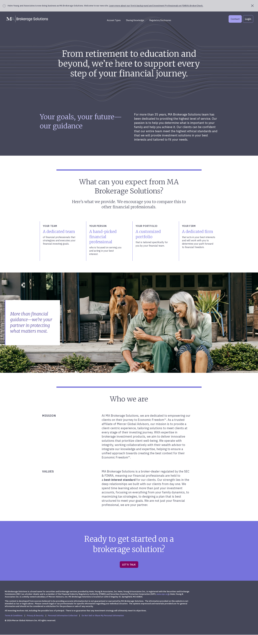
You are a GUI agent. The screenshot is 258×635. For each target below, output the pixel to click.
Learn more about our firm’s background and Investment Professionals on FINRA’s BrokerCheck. (156, 5)
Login (248, 18)
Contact (235, 18)
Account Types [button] (114, 20)
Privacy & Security (35, 615)
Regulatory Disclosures (160, 20)
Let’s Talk (129, 564)
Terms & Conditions (14, 615)
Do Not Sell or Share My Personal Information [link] (103, 615)
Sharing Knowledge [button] (135, 20)
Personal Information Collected (62, 615)
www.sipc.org (162, 594)
